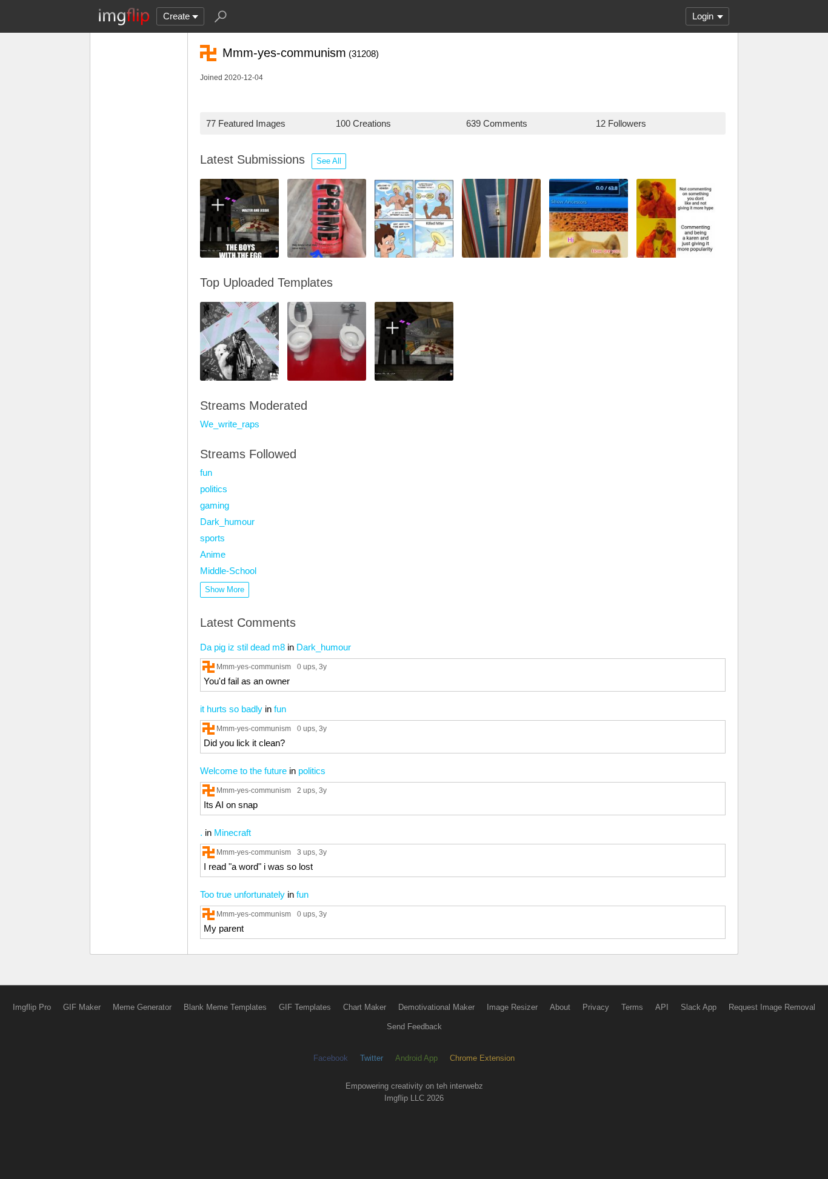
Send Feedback (414, 1026)
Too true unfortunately (242, 894)
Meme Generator (142, 1007)
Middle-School (228, 571)
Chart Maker (364, 1007)
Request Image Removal (772, 1007)
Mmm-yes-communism (253, 666)
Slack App (698, 1007)
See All (328, 160)
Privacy (596, 1007)
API (662, 1007)
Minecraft (232, 832)
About (560, 1007)
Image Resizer (512, 1007)
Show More (224, 589)
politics (213, 489)
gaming (214, 505)
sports (212, 538)
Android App (416, 1058)
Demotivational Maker (436, 1007)
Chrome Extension (482, 1058)
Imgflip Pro (32, 1007)
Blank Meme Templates (225, 1007)
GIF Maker (82, 1007)
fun (206, 472)
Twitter (371, 1058)
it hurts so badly (231, 709)
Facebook (330, 1058)
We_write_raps (229, 424)
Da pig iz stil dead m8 (242, 647)
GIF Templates (305, 1007)
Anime (212, 554)
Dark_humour (227, 521)
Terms (632, 1007)
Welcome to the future (243, 771)
